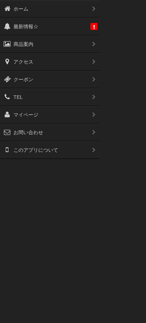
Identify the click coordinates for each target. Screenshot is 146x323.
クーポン (23, 79)
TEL (18, 97)
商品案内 (23, 44)
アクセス (23, 62)
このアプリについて (35, 150)
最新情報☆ (25, 26)
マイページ (25, 115)
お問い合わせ (28, 132)
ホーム (20, 9)
